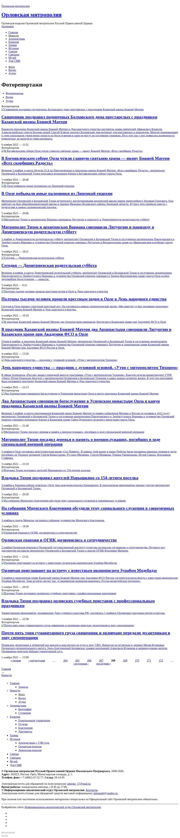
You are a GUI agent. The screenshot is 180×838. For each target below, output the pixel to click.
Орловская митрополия (31, 14)
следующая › (81, 663)
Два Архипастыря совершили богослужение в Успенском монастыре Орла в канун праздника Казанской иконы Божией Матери (80, 403)
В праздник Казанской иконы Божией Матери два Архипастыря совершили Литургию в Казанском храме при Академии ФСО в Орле (86, 331)
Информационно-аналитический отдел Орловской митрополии (63, 807)
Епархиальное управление (34, 720)
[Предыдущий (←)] (2, 835)
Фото (11, 66)
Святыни (13, 54)
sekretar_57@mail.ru (78, 783)
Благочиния (25, 727)
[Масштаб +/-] (13, 832)
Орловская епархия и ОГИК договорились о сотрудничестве (59, 540)
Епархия (13, 41)
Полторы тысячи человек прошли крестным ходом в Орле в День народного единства (83, 299)
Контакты (92, 790)
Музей (12, 57)
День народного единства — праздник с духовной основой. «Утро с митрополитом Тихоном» (89, 367)
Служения (24, 712)
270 (137, 660)
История (13, 48)
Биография (24, 709)
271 (149, 660)
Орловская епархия (29, 746)
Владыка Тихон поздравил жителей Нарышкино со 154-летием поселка (69, 477)
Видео (12, 70)
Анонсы (23, 686)
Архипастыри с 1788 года (33, 742)
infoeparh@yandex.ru (105, 793)
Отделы (23, 724)
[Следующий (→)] (6, 835)
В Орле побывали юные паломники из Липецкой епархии (56, 193)
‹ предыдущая (36, 660)
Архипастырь (16, 38)
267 (101, 660)
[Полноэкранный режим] (9, 832)
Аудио (12, 73)
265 (77, 660)
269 (125, 660)
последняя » (103, 663)
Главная (13, 32)
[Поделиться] (6, 832)
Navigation (7, 26)
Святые (12, 51)
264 (65, 660)
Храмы (12, 45)
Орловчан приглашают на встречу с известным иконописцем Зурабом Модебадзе (79, 570)
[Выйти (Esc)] (2, 832)
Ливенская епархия (29, 750)
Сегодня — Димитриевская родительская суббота (49, 265)
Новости (13, 35)
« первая (16, 660)
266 (89, 660)
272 (161, 660)
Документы (25, 731)
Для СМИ (14, 60)
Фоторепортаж (14, 93)
